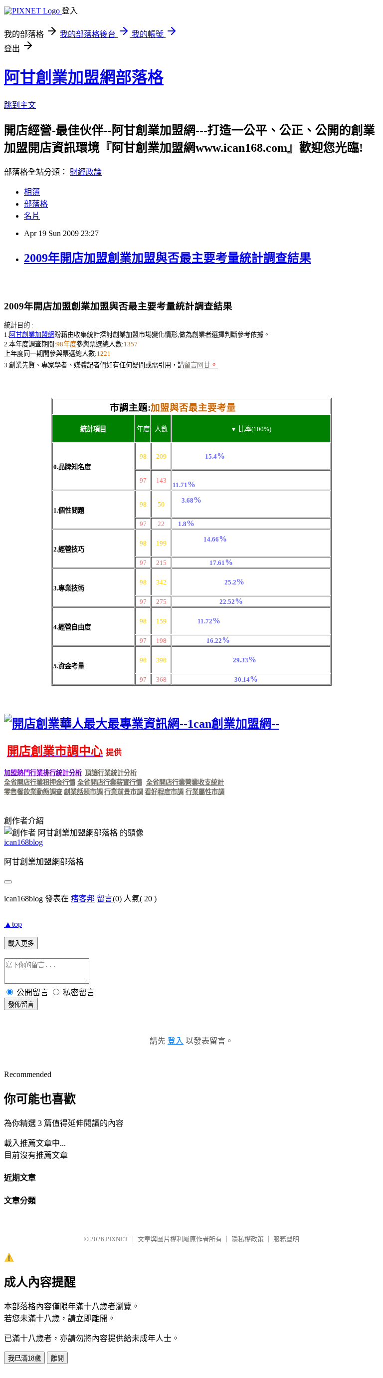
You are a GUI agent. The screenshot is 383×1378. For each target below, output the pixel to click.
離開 (57, 1358)
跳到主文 (20, 105)
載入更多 (21, 943)
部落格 (36, 204)
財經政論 (86, 172)
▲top (13, 924)
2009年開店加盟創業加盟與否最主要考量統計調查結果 (167, 258)
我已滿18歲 (24, 1358)
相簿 (32, 192)
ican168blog (23, 842)
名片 (32, 216)
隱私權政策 (247, 1239)
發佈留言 (21, 1004)
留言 (105, 898)
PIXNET (117, 1239)
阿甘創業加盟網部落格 (84, 77)
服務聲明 (286, 1239)
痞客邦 (83, 898)
